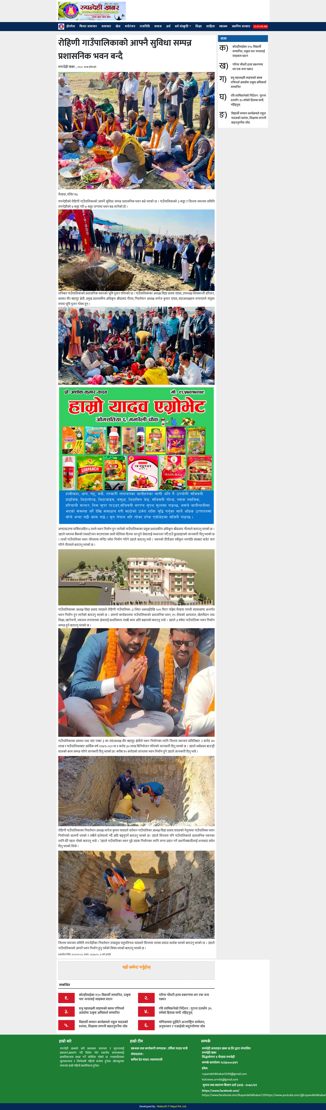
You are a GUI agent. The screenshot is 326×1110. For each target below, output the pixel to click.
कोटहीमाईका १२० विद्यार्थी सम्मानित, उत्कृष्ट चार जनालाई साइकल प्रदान (248, 51)
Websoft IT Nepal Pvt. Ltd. (172, 1106)
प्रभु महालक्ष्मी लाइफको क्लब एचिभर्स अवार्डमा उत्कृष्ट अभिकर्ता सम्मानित (248, 82)
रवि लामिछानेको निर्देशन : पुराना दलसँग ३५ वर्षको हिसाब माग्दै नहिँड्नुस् (248, 100)
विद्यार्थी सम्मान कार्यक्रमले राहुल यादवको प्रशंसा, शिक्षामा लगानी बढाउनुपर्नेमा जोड (248, 118)
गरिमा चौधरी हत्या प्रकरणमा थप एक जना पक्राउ (247, 67)
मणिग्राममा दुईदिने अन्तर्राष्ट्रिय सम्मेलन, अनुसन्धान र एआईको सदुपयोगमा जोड (182, 1024)
